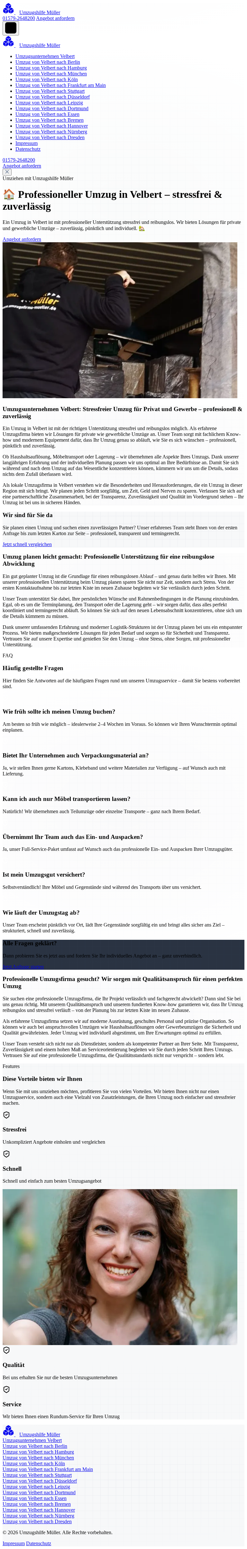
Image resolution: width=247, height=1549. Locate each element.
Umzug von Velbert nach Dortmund (51, 108)
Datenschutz (28, 149)
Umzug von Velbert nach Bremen (49, 120)
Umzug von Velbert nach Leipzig (49, 102)
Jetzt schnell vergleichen (27, 544)
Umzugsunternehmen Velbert (45, 56)
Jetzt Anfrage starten (23, 966)
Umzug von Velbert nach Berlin (47, 62)
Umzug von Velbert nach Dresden (50, 137)
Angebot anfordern (55, 18)
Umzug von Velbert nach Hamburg (51, 68)
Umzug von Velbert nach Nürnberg (51, 131)
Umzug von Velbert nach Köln (46, 79)
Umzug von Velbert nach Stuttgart (50, 91)
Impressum (26, 143)
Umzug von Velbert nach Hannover (51, 126)
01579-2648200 (19, 18)
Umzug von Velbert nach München (51, 73)
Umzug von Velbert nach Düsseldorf (52, 97)
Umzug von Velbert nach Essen (47, 114)
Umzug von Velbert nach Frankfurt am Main (60, 85)
